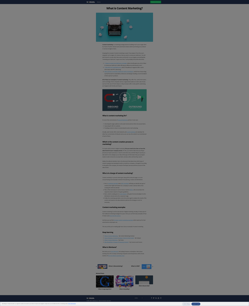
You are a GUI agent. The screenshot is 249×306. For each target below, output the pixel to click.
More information (72, 303)
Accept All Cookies (196, 304)
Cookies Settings (186, 304)
